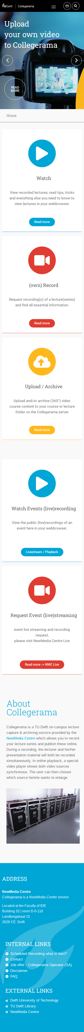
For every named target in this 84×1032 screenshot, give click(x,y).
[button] (53, 6)
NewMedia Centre (20, 738)
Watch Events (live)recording (43, 508)
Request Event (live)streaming (44, 615)
